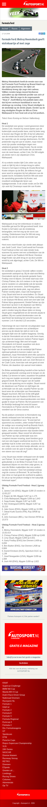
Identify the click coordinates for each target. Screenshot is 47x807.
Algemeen (25, 29)
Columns (7, 779)
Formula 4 (7, 725)
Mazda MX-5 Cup (10, 692)
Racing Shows (9, 776)
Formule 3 (7, 716)
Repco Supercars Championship (17, 743)
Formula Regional (11, 719)
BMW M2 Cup (9, 689)
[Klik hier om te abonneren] (23, 639)
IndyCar (6, 707)
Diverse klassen (10, 755)
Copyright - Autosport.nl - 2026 (24, 803)
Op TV (5, 785)
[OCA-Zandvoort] (23, 568)
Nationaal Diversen (11, 698)
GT (4, 731)
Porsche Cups (9, 740)
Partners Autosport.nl (15, 616)
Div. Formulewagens (12, 728)
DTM (5, 737)
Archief (5, 29)
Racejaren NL (9, 701)
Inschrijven (23, 663)
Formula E (7, 713)
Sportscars (7, 734)
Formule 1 (7, 704)
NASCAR (7, 752)
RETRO (6, 761)
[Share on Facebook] (40, 33)
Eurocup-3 (7, 722)
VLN (5, 746)
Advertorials (8, 782)
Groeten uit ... (8, 770)
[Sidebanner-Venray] (23, 596)
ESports (6, 767)
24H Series (8, 749)
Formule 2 (7, 710)
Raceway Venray (10, 758)
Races (14, 29)
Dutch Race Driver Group (14, 695)
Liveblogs (7, 773)
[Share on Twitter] (42, 33)
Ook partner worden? (31, 616)
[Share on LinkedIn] (44, 33)
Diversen (7, 764)
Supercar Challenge (11, 686)
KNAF (5, 683)
